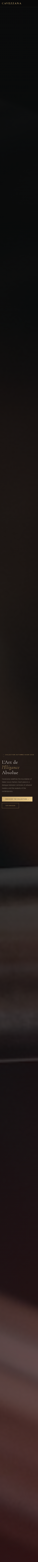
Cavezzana (12, 3)
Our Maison (10, 805)
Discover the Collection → (17, 799)
